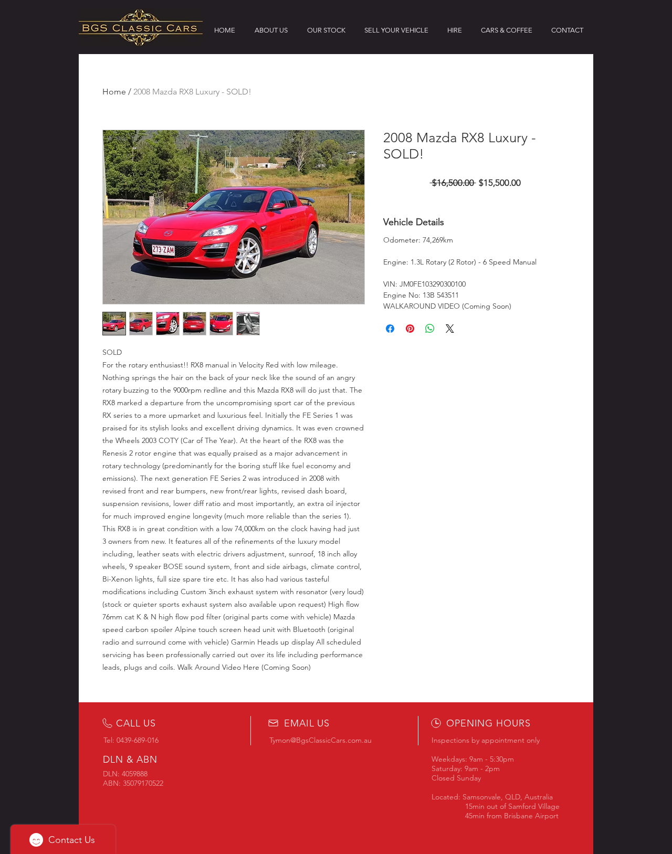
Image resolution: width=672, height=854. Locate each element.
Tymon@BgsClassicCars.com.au (320, 740)
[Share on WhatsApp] (430, 328)
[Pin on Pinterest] (410, 328)
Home (114, 92)
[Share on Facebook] (390, 328)
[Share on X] (450, 328)
